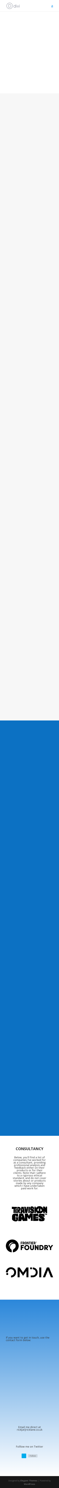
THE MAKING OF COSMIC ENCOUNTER (29, 1124)
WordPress (29, 1484)
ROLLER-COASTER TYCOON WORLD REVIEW (29, 1027)
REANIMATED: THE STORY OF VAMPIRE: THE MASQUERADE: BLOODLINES (29, 875)
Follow (33, 1455)
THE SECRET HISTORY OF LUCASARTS (29, 793)
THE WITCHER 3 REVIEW (30, 946)
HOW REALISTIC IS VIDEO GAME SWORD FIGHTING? (29, 847)
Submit (44, 1409)
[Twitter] (24, 1456)
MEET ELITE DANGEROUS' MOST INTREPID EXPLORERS (29, 1097)
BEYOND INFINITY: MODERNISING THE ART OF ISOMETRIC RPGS (29, 901)
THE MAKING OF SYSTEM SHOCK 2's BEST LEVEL (29, 1072)
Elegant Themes (28, 1480)
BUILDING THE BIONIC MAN (29, 1049)
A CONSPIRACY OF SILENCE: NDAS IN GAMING (29, 818)
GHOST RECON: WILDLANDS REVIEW (30, 1001)
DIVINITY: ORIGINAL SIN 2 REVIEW (29, 972)
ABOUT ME (29, 73)
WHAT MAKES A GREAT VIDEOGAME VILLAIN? (29, 923)
